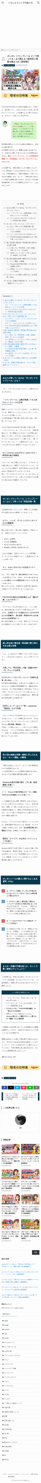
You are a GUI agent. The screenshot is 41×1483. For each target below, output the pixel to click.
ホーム (5, 1474)
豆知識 (6, 1451)
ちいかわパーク (9, 1342)
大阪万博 (7, 1407)
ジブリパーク (8, 1364)
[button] (11, 296)
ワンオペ (7, 1399)
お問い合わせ (34, 1474)
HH (20, 1128)
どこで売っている (9, 65)
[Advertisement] (20, 27)
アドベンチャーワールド (12, 1355)
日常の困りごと (9, 1420)
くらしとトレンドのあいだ (20, 3)
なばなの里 (8, 1351)
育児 (5, 1438)
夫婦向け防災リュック (11, 1412)
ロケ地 (6, 1394)
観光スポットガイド (11, 1442)
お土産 (6, 1338)
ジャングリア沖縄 (10, 1368)
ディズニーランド (10, 1377)
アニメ (6, 1360)
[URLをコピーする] (36, 1087)
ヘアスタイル (8, 1386)
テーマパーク (8, 1373)
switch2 (6, 1329)
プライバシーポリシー (14, 1474)
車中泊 (6, 1459)
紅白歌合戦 (8, 1429)
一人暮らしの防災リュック (13, 1403)
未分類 (6, 1425)
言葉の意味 (8, 1446)
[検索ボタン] (38, 2)
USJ (5, 1334)
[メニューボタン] (2, 2)
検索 (35, 1252)
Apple (6, 1321)
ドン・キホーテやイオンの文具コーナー (23, 234)
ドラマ (6, 1381)
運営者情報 (11, 1476)
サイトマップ (25, 1474)
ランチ (6, 1390)
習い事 (6, 1433)
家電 (5, 1416)
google (6, 1325)
